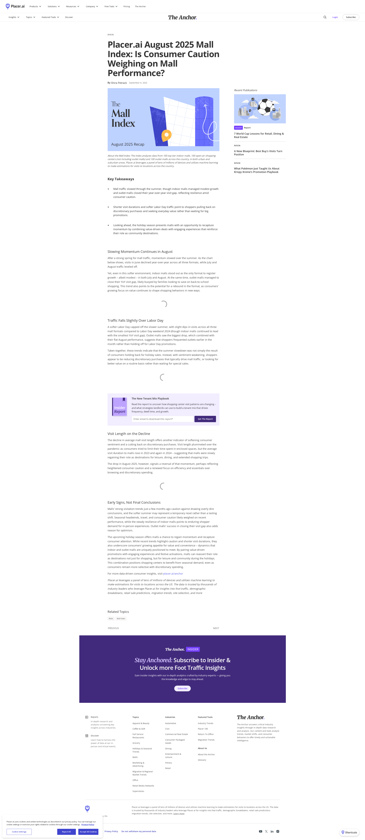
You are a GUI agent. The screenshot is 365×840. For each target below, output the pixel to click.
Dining (168, 748)
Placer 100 (203, 728)
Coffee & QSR (139, 728)
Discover (69, 17)
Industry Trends (205, 723)
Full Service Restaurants (138, 736)
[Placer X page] (266, 831)
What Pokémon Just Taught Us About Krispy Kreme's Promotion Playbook (256, 170)
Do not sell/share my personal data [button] (138, 831)
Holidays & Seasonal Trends (142, 750)
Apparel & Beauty (141, 723)
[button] (35, 6)
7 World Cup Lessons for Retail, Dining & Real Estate (259, 135)
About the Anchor (206, 754)
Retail (168, 768)
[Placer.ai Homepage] (15, 6)
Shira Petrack (119, 83)
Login (335, 17)
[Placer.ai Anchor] (182, 17)
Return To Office (206, 734)
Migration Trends (206, 739)
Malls (111, 618)
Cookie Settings (19, 831)
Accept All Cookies (88, 831)
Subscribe (351, 17)
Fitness (168, 762)
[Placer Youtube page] (260, 831)
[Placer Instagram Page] (278, 831)
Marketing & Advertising (138, 764)
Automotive (170, 723)
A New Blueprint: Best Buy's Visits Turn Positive (258, 152)
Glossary (202, 759)
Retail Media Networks (143, 785)
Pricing (126, 6)
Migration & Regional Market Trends (143, 773)
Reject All (66, 831)
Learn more (178, 813)
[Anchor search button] (325, 17)
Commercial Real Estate (176, 734)
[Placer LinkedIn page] (272, 831)
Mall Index (121, 618)
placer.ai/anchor (173, 573)
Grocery (136, 743)
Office (135, 780)
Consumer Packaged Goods (175, 741)
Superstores (138, 791)
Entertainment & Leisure (173, 755)
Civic (167, 728)
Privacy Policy (111, 831)
